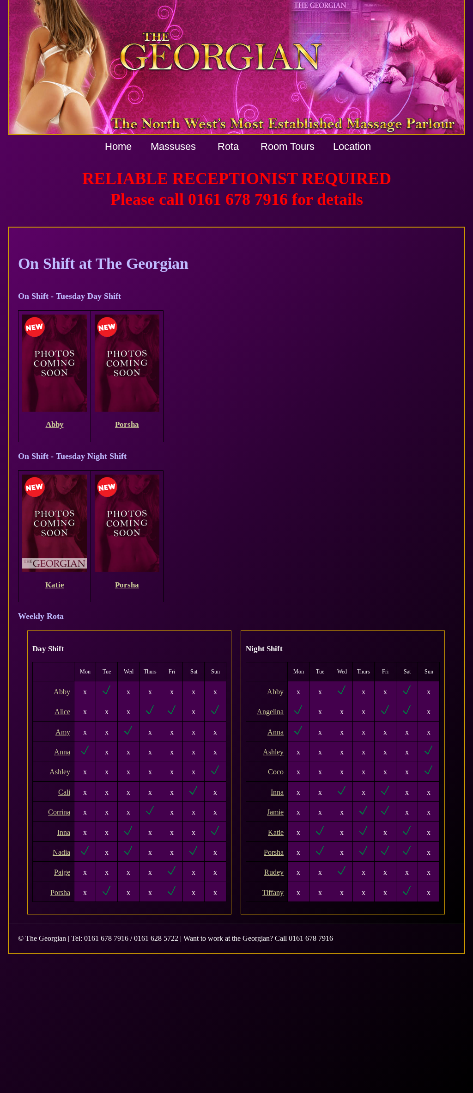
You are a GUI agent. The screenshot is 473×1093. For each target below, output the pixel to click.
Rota (228, 146)
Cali (64, 792)
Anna (62, 752)
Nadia (61, 852)
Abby (55, 424)
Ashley (59, 772)
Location (352, 146)
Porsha (127, 424)
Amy (62, 732)
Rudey (274, 872)
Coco (276, 772)
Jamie (275, 812)
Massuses (173, 146)
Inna (63, 832)
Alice (62, 712)
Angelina (270, 712)
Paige (62, 872)
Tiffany (273, 892)
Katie (54, 584)
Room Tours (288, 146)
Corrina (59, 812)
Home (118, 146)
